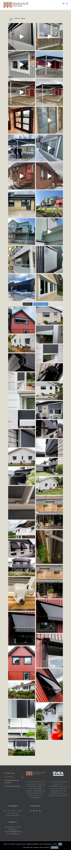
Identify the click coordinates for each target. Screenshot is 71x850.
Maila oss (15, 834)
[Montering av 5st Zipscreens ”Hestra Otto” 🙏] (21, 287)
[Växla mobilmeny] (67, 4)
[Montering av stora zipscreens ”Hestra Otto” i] (49, 148)
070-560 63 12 (15, 831)
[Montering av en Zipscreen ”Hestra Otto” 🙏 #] (49, 36)
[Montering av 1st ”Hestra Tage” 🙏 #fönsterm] (21, 259)
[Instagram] (34, 810)
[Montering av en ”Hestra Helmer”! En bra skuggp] (21, 92)
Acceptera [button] (54, 847)
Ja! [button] (60, 844)
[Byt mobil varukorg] (63, 4)
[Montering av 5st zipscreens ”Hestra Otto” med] (21, 175)
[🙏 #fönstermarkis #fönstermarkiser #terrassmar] (49, 203)
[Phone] (40, 810)
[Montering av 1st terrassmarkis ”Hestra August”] (21, 203)
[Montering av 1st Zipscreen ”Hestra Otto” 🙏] (49, 259)
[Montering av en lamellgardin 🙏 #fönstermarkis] (21, 120)
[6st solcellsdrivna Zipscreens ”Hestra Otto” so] (21, 36)
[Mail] (37, 810)
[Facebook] (31, 810)
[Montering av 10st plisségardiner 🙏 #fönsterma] (49, 120)
